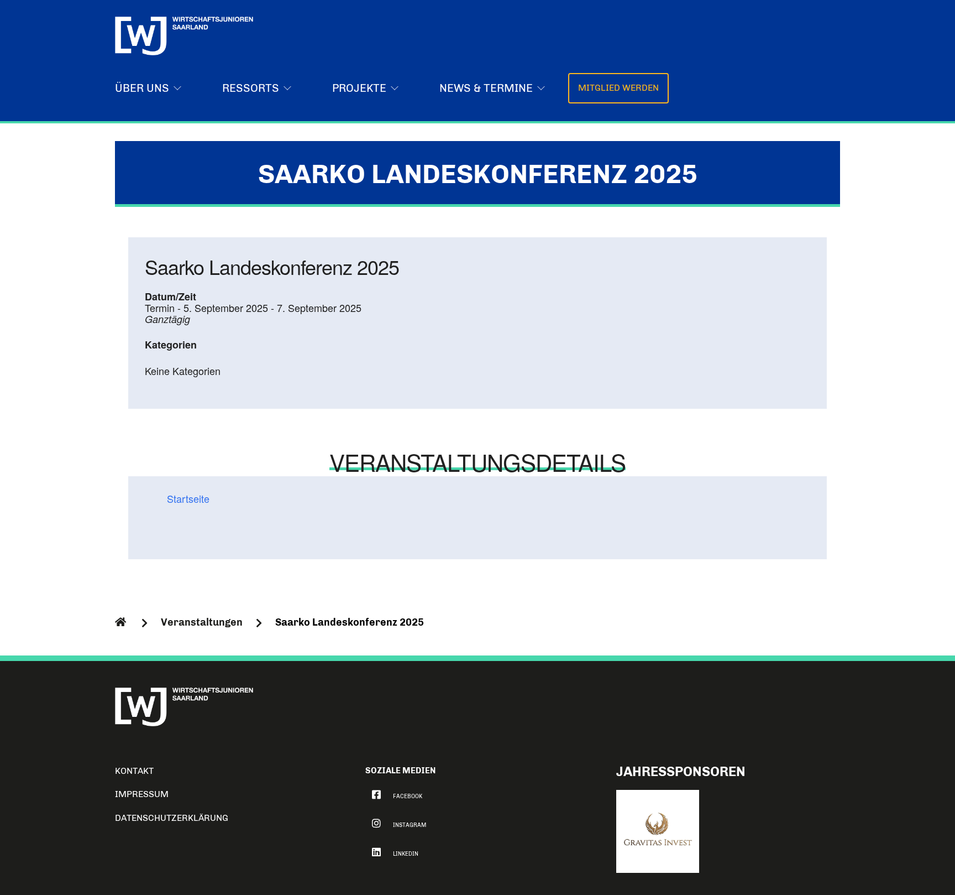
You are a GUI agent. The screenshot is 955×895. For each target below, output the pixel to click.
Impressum (142, 794)
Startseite (188, 498)
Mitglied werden (618, 87)
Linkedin (405, 854)
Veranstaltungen (202, 622)
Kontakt (134, 771)
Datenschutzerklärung (171, 818)
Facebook (407, 796)
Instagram (409, 825)
